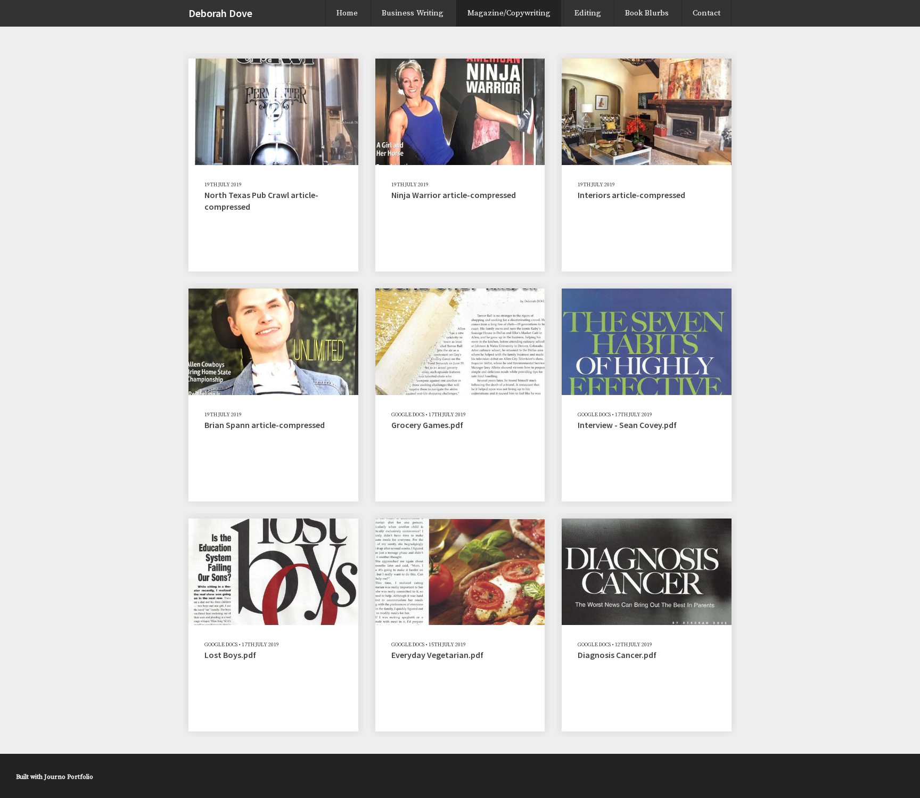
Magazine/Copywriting (509, 13)
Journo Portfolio (68, 777)
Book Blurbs (647, 13)
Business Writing (412, 13)
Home (347, 13)
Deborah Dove (220, 13)
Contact (706, 13)
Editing (587, 13)
